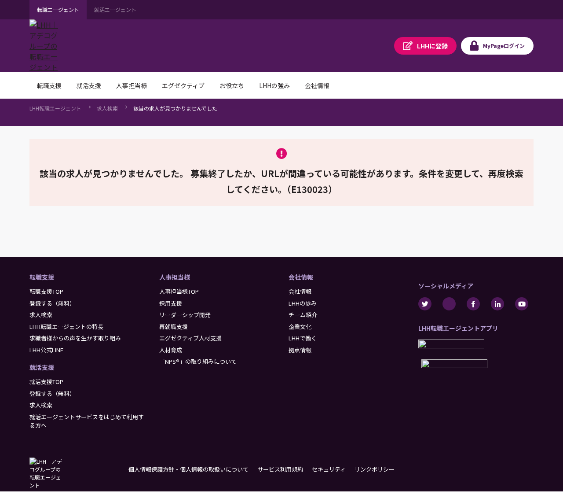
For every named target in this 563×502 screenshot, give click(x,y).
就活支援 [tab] (89, 85)
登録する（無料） (52, 303)
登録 (432, 45)
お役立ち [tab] (231, 85)
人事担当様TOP (179, 291)
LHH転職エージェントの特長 (66, 326)
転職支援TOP (46, 291)
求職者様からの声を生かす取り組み (75, 338)
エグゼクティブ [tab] (183, 85)
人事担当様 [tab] (131, 85)
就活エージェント (115, 9)
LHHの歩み (303, 303)
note (449, 303)
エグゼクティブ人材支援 (190, 338)
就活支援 (41, 367)
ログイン (504, 45)
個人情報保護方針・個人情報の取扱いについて (188, 469)
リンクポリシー (375, 469)
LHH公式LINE (46, 350)
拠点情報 (300, 350)
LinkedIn (497, 303)
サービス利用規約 (280, 469)
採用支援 (170, 303)
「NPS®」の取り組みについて (198, 361)
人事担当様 (174, 277)
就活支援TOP (46, 381)
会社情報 (301, 277)
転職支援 (41, 277)
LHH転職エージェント (55, 108)
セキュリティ (329, 469)
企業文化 (300, 326)
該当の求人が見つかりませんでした (175, 108)
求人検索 (107, 108)
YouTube (521, 303)
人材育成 (170, 350)
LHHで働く (303, 338)
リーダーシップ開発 (185, 314)
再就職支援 (173, 326)
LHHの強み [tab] (274, 85)
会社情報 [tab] (317, 85)
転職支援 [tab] (49, 85)
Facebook (473, 303)
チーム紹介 (303, 314)
